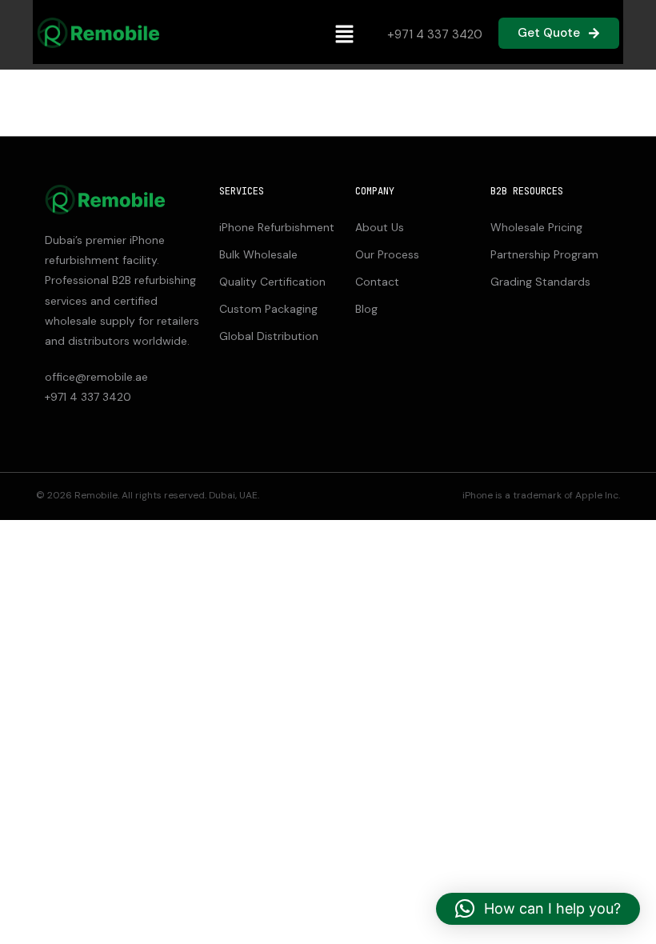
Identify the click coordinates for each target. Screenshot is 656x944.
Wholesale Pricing (536, 227)
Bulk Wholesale (258, 254)
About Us (379, 227)
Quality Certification (272, 281)
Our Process (387, 254)
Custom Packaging (268, 309)
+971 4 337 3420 (434, 34)
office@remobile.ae (96, 377)
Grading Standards (540, 281)
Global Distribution (268, 336)
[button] (344, 34)
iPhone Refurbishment (276, 227)
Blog (366, 309)
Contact (377, 281)
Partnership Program (544, 254)
